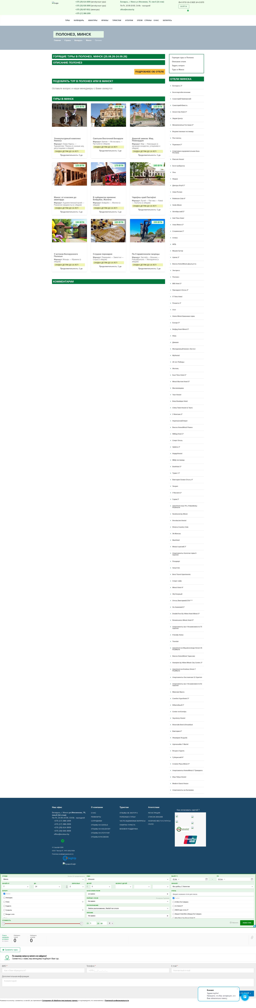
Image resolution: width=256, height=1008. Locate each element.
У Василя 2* (177, 493)
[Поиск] (193, 6)
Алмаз (175, 238)
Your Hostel (176, 395)
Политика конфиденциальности (62, 854)
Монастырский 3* (179, 547)
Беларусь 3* (177, 86)
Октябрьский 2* (178, 212)
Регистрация (154, 813)
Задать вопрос (178, 66)
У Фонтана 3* (177, 414)
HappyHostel (177, 453)
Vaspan (175, 486)
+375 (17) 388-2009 (62, 824)
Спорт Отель (177, 440)
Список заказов (155, 817)
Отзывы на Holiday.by (100, 829)
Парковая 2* (177, 145)
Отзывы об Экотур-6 (129, 813)
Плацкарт (176, 561)
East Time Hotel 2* (179, 375)
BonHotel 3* (176, 467)
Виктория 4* (177, 731)
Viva (174, 172)
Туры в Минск (178, 70)
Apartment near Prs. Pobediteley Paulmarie (184, 506)
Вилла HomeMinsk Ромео (182, 427)
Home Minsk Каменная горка (183, 316)
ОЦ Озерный (177, 594)
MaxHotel (176, 540)
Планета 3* (176, 303)
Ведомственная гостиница (182, 132)
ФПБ (174, 244)
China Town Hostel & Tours (182, 408)
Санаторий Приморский (181, 99)
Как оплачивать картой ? (188, 810)
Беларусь (167, 20)
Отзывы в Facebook (100, 837)
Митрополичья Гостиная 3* (183, 125)
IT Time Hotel (177, 297)
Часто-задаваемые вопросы (132, 821)
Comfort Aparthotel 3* (180, 698)
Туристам (116, 20)
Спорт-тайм (177, 581)
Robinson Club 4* (178, 198)
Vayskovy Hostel (178, 718)
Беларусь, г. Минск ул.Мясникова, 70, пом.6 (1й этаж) (142, 2)
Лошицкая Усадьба (179, 738)
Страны (148, 20)
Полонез (175, 277)
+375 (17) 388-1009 (82, 13)
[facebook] (179, 11)
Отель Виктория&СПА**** (182, 601)
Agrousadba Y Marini (180, 744)
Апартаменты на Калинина (183, 790)
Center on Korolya (179, 712)
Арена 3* (175, 257)
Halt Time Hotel (178, 218)
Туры (67, 20)
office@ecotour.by (127, 10)
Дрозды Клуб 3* (178, 185)
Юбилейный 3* (178, 705)
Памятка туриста (127, 825)
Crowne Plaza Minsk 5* (181, 764)
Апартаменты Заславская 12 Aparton (187, 677)
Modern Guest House (180, 783)
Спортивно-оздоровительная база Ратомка (185, 152)
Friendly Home (177, 635)
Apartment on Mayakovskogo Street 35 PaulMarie (187, 649)
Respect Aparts (178, 751)
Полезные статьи (127, 817)
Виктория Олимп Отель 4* (182, 480)
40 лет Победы (178, 362)
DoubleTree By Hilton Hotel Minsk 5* (186, 614)
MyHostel (176, 355)
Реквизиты (96, 817)
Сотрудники (96, 821)
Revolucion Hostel (179, 520)
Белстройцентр (178, 166)
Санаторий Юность (179, 105)
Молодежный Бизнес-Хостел (183, 349)
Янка (174, 336)
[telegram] (188, 11)
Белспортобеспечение (181, 92)
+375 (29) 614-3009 (82, 2)
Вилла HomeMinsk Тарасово (183, 656)
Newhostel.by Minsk (180, 514)
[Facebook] (53, 841)
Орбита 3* (176, 447)
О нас (156, 20)
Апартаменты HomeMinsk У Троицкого (187, 770)
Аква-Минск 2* (178, 225)
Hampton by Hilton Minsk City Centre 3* (187, 663)
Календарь (79, 20)
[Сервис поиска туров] (69, 858)
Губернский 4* (178, 757)
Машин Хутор (177, 251)
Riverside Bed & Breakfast (182, 725)
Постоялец (176, 138)
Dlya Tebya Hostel (179, 777)
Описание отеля (179, 62)
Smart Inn (176, 568)
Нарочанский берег (180, 421)
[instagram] (183, 11)
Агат (174, 310)
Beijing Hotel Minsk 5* (180, 329)
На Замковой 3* (178, 607)
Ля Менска (176, 534)
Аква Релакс (177, 192)
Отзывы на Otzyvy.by (100, 833)
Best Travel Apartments (181, 574)
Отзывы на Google (99, 825)
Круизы (104, 20)
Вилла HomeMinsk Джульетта (184, 264)
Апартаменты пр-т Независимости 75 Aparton (187, 627)
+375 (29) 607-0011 (82, 10)
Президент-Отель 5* (180, 290)
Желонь (175, 368)
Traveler (175, 641)
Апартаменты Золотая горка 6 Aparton (184, 554)
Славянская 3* (178, 231)
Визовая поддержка (129, 829)
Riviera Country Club (180, 527)
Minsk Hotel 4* (177, 587)
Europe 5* (176, 323)
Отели (140, 20)
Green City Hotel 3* (179, 112)
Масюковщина (178, 388)
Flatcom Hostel (178, 159)
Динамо (175, 342)
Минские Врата (178, 692)
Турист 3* (176, 473)
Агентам (129, 20)
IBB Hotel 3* (177, 283)
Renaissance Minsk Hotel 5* (183, 620)
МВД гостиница (178, 460)
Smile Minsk (177, 205)
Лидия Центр (177, 118)
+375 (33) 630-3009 (82, 6)
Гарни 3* (175, 499)
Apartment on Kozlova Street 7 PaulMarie (184, 670)
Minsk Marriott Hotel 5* (181, 382)
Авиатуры (92, 20)
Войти (184, 6)
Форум (175, 179)
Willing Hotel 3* (178, 434)
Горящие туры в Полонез (183, 58)
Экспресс (176, 270)
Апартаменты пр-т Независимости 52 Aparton (187, 684)
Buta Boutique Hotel (180, 401)
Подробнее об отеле (149, 71)
